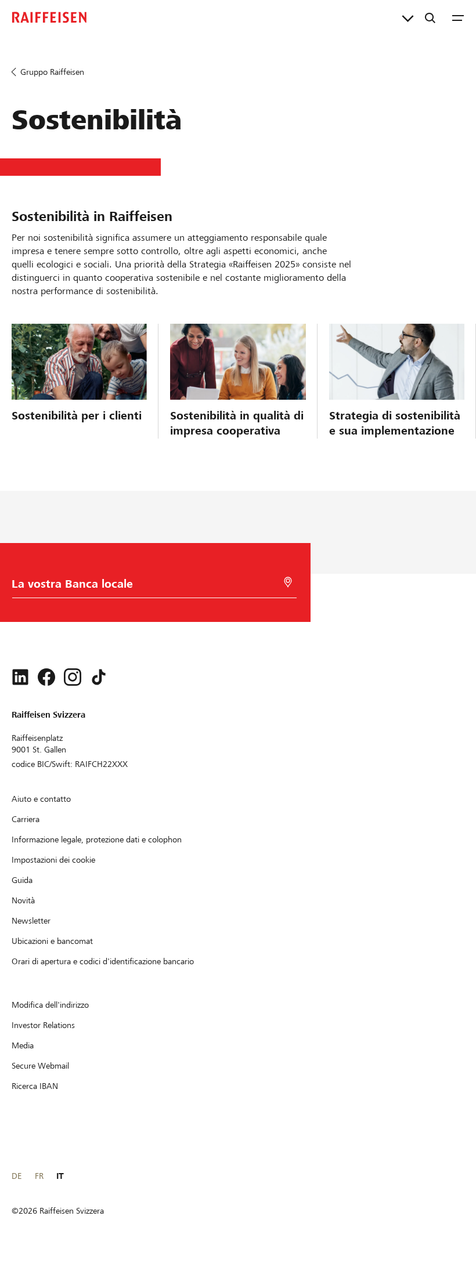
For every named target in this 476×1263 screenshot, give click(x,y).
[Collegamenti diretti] (408, 17)
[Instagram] (72, 677)
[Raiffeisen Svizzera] (49, 17)
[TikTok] (98, 677)
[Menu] (458, 17)
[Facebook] (46, 677)
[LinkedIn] (20, 677)
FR (39, 1176)
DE (16, 1176)
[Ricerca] (430, 17)
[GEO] (288, 582)
